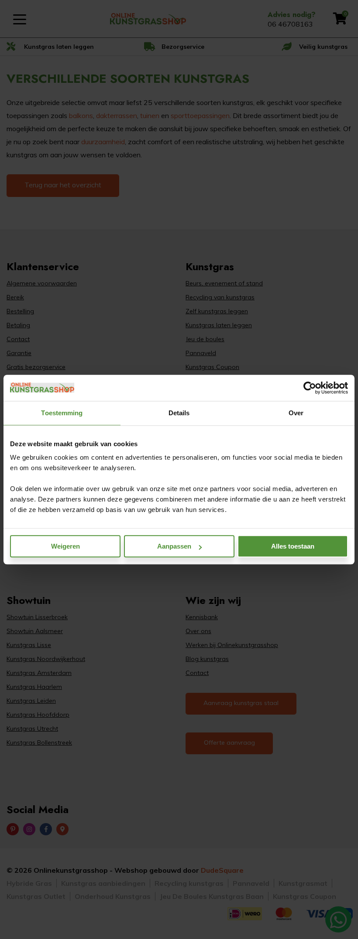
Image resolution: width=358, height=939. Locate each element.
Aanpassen (174, 546)
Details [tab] (179, 413)
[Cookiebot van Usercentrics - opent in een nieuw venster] (310, 387)
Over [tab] (296, 413)
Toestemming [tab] (62, 413)
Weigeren (65, 546)
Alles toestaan (292, 546)
